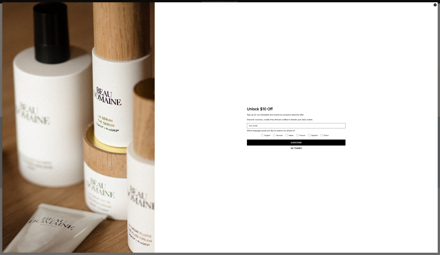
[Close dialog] (435, 4)
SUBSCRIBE (296, 142)
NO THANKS (296, 148)
